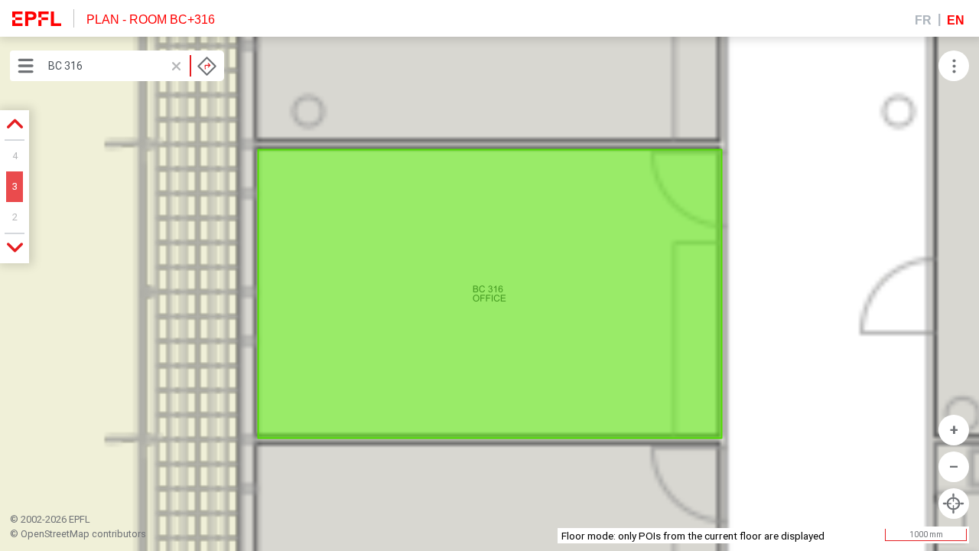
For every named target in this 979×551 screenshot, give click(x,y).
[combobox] (132, 66)
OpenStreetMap (55, 534)
